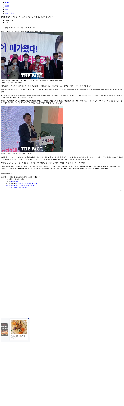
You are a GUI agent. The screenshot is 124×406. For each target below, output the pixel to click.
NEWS (7, 6)
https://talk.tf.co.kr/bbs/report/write (26, 183)
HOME (7, 2)
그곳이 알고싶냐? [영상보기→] (16, 187)
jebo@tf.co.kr (15, 181)
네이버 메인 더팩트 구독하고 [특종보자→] (20, 185)
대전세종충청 (9, 13)
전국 (6, 9)
